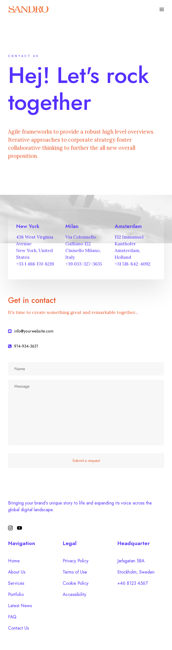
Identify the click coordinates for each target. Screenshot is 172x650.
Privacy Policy (75, 561)
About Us (16, 572)
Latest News (20, 605)
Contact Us (18, 628)
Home (14, 561)
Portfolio (16, 594)
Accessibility (74, 594)
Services (16, 583)
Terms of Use (75, 572)
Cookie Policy (75, 583)
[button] (161, 9)
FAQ (12, 617)
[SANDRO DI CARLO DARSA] (28, 9)
